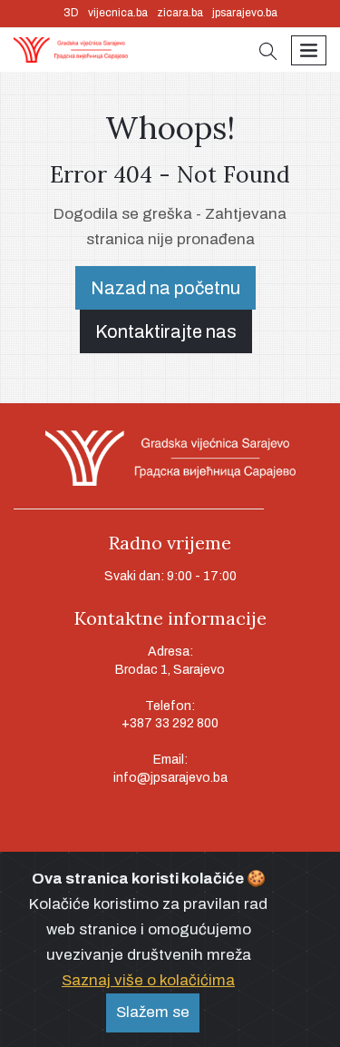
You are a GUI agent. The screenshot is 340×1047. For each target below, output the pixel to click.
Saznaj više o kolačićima (148, 980)
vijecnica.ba (118, 12)
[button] (268, 53)
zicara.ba (180, 12)
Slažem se (152, 1012)
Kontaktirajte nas (166, 331)
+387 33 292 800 (170, 723)
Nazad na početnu (165, 288)
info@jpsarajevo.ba (170, 778)
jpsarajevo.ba (244, 12)
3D (71, 12)
